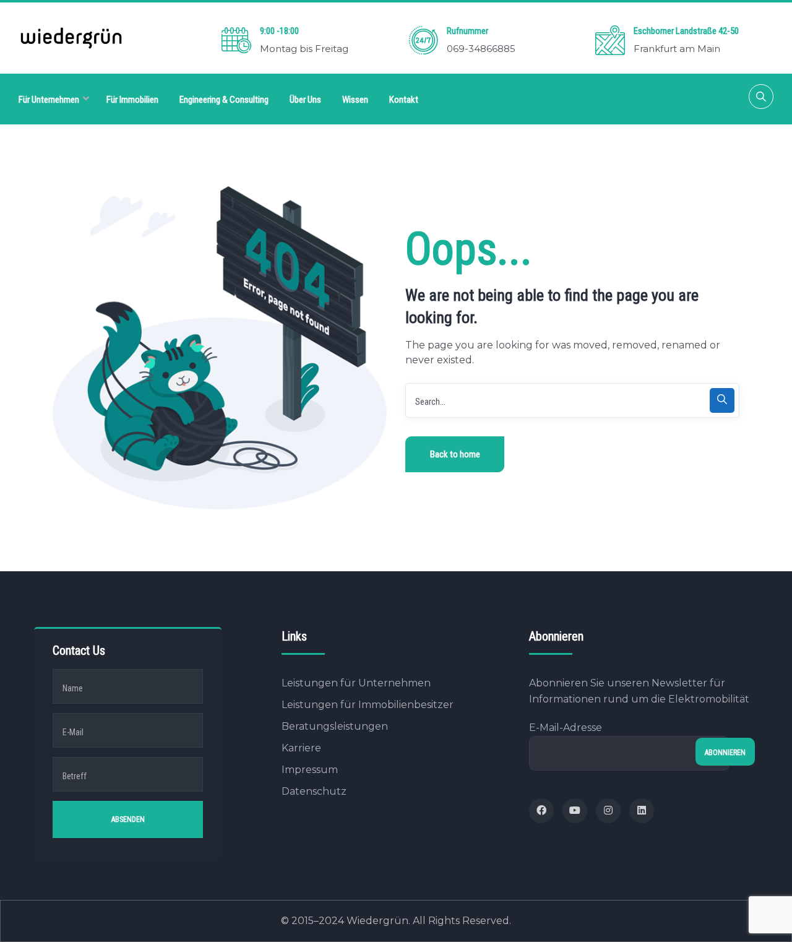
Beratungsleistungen (335, 726)
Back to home (455, 454)
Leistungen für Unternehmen (356, 683)
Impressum (310, 770)
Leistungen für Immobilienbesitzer (368, 705)
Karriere (301, 748)
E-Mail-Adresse (565, 727)
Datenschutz (314, 791)
